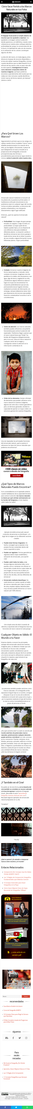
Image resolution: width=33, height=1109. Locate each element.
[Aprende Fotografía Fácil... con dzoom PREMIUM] (16, 465)
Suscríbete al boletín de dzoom (13, 1006)
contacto (26, 1098)
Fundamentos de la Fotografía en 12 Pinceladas (16, 944)
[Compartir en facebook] (5, 1107)
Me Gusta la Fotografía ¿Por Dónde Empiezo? (14, 1064)
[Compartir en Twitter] (16, 1107)
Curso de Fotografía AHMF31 (12, 1010)
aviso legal (7, 1098)
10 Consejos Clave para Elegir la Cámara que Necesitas (16, 1015)
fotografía (24, 1097)
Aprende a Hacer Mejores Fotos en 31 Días (17, 1069)
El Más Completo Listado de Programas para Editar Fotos (16, 1021)
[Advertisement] (14, 95)
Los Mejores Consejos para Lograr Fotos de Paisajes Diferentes (16, 920)
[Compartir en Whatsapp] (27, 1107)
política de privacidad (17, 1098)
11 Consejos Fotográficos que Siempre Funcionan (15, 1078)
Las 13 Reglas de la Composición (13, 1073)
